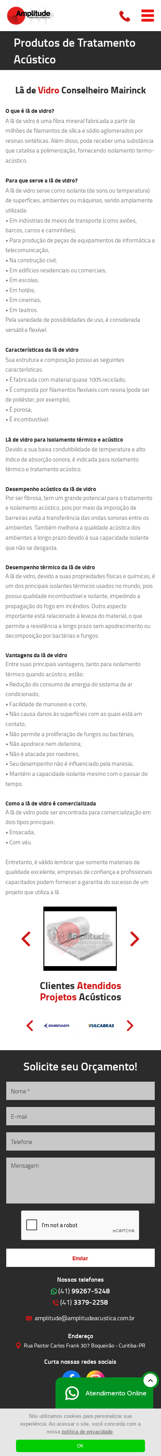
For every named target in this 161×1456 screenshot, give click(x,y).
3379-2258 (84, 1302)
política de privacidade (87, 1432)
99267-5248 (84, 1291)
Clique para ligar (125, 15)
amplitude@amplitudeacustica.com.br (85, 1317)
